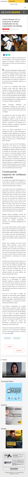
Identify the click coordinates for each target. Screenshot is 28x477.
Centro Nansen (17, 338)
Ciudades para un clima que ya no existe (12, 375)
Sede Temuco (7, 338)
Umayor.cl (26, 1)
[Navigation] (23, 12)
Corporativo (6, 29)
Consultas (4, 1)
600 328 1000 (12, 1)
